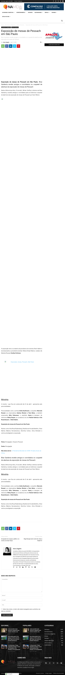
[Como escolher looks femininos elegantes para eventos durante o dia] (4, 630)
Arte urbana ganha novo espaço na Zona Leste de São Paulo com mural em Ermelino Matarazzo (13, 638)
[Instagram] (56, 1)
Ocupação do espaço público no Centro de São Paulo (10, 539)
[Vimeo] (60, 1)
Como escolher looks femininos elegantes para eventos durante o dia (13, 630)
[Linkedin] (10, 46)
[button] (62, 21)
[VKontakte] (61, 663)
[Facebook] (53, 1)
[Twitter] (58, 1)
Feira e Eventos (20, 25)
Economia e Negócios (10, 25)
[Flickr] (17, 567)
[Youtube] (63, 1)
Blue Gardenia (6, 458)
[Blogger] (46, 663)
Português (9, 674)
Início (2, 25)
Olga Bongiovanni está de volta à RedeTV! (33, 539)
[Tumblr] (29, 567)
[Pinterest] (18, 46)
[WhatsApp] (3, 46)
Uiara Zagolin (6, 42)
